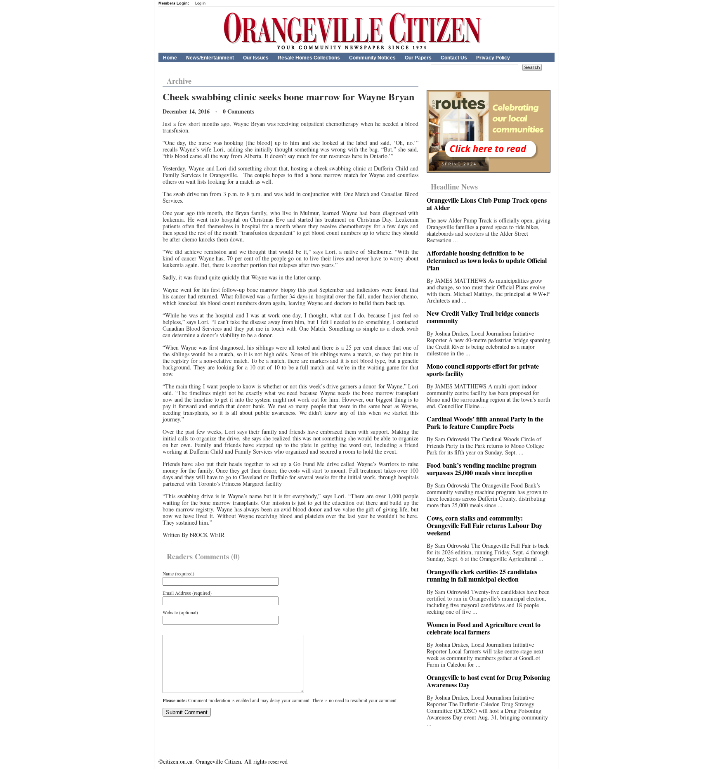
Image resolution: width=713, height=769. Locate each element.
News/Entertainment (210, 58)
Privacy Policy (493, 58)
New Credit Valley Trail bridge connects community (483, 316)
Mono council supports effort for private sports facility (483, 369)
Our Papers (418, 58)
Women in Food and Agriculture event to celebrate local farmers (484, 628)
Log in (200, 3)
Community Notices (372, 58)
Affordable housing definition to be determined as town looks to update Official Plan (487, 260)
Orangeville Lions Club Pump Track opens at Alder (487, 203)
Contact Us (454, 58)
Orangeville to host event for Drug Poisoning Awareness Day (488, 680)
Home (170, 58)
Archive (179, 81)
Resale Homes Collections (309, 58)
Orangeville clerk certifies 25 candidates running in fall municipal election (482, 575)
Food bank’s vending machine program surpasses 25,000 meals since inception (481, 468)
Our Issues (256, 58)
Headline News (454, 186)
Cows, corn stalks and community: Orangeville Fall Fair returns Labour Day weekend (484, 525)
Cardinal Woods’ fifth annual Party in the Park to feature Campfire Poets (485, 422)
